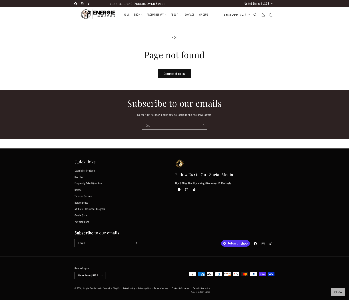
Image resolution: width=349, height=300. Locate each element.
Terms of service (161, 288)
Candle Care (81, 215)
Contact (78, 190)
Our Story (79, 177)
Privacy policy (144, 288)
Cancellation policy (201, 288)
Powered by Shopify (111, 288)
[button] (138, 15)
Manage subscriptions (200, 291)
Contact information (180, 288)
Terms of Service (83, 196)
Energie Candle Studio (92, 288)
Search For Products (85, 170)
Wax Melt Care (82, 222)
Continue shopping (174, 73)
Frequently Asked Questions (88, 183)
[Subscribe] (203, 125)
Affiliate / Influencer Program (90, 209)
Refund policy (81, 202)
